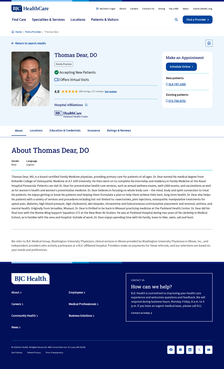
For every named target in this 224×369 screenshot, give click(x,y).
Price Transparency (54, 352)
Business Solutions (80, 315)
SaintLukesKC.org (202, 8)
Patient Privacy (34, 352)
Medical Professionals (82, 304)
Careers (134, 8)
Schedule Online (180, 66)
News (185, 8)
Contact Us (148, 8)
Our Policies (16, 352)
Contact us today (140, 312)
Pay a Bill (173, 8)
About (122, 8)
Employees (76, 292)
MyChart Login (107, 8)
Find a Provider (196, 19)
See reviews (111, 91)
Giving (161, 8)
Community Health (23, 315)
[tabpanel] (112, 183)
